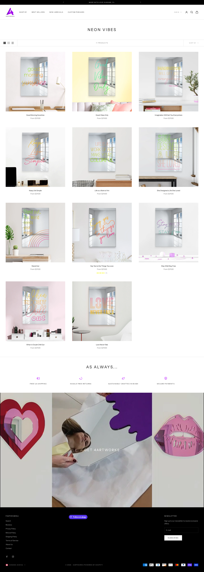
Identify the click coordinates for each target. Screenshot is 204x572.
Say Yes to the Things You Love (101, 266)
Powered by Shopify (93, 565)
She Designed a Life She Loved (168, 190)
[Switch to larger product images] (5, 43)
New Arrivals (56, 12)
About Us (9, 544)
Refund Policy (11, 533)
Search (8, 521)
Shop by (23, 12)
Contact (9, 548)
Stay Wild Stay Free (168, 266)
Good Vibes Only (102, 115)
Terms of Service (12, 540)
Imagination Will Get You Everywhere (168, 115)
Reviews (9, 525)
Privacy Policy (11, 529)
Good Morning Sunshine (35, 115)
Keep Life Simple (35, 190)
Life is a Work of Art (102, 190)
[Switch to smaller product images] (9, 43)
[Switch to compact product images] (13, 43)
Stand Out (35, 266)
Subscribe (173, 538)
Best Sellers (38, 12)
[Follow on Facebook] (7, 556)
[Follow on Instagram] (13, 556)
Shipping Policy (11, 537)
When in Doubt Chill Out (35, 345)
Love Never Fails (102, 345)
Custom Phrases (76, 12)
